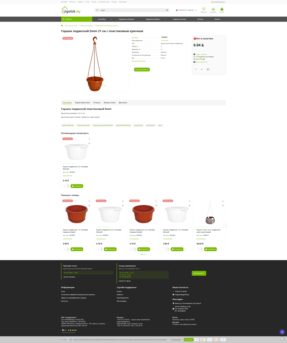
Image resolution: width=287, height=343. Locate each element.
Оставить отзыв (104, 2)
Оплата (94, 2)
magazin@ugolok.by (182, 295)
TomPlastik (164, 40)
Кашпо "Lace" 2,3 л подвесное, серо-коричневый (209, 231)
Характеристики (82, 102)
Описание (67, 102)
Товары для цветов (86, 26)
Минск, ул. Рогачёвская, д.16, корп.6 (188, 303)
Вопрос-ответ (110, 102)
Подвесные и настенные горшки (106, 26)
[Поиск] (167, 10)
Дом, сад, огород (71, 26)
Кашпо (217, 19)
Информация (67, 287)
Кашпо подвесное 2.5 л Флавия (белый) (75, 168)
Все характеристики (139, 61)
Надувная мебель (153, 19)
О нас (87, 2)
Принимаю (188, 340)
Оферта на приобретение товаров (73, 298)
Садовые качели (179, 19)
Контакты (72, 2)
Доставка (64, 2)
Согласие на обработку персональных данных (78, 295)
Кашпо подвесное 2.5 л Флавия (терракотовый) (142, 231)
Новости (81, 2)
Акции (119, 291)
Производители (123, 298)
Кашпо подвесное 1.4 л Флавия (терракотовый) (75, 231)
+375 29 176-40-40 (69, 277)
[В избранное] (89, 139)
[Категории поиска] (97, 10)
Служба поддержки (126, 287)
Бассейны (102, 19)
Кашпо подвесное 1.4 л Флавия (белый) (175, 231)
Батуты (200, 19)
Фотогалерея (121, 301)
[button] (61, 225)
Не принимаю (176, 340)
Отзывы (114, 2)
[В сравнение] (89, 143)
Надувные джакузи (126, 19)
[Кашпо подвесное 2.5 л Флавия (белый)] (76, 150)
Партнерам (122, 2)
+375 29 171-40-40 (185, 10)
